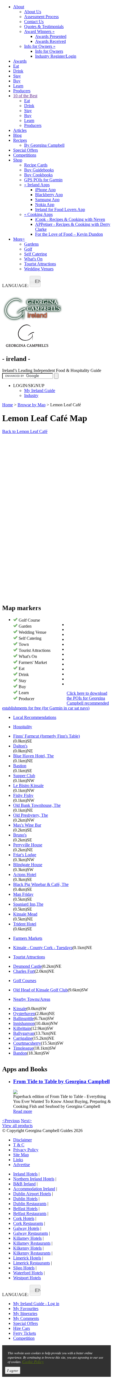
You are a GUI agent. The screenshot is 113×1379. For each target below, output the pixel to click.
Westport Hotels (27, 1277)
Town (24, 644)
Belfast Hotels (25, 1208)
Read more (22, 1111)
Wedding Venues (38, 268)
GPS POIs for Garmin (43, 179)
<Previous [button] (11, 1120)
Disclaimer (22, 1140)
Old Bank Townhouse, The (37, 805)
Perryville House (27, 845)
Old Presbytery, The (30, 815)
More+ (19, 239)
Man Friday (23, 894)
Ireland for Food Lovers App (60, 209)
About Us (32, 11)
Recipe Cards (35, 165)
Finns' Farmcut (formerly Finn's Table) (46, 736)
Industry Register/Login (55, 56)
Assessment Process (41, 16)
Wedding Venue (32, 632)
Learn (18, 86)
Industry (31, 395)
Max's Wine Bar (27, 825)
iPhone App (45, 189)
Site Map (21, 1154)
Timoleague (23, 1048)
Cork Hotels (23, 1218)
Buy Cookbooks (38, 175)
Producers (21, 90)
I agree (12, 1370)
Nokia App (44, 204)
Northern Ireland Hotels (33, 1179)
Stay (17, 76)
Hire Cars (21, 1328)
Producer (26, 698)
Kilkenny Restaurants (31, 1253)
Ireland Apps (37, 184)
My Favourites (25, 1308)
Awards (20, 61)
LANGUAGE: (15, 285)
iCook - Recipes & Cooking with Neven (70, 219)
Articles (20, 130)
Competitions (24, 155)
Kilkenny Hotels (27, 1248)
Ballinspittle (23, 1018)
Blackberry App (49, 194)
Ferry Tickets (24, 1333)
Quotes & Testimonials (44, 26)
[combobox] (35, 281)
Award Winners (39, 31)
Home (7, 404)
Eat (16, 66)
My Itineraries (25, 1313)
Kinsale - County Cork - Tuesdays (42, 947)
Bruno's (20, 835)
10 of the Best (25, 95)
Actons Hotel (24, 874)
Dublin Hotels (25, 1198)
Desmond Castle (27, 966)
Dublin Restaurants (29, 1203)
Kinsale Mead (25, 914)
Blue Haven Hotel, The (33, 756)
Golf (28, 249)
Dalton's (20, 746)
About (18, 6)
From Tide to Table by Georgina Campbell (61, 1081)
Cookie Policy (33, 1361)
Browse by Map (32, 404)
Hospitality (22, 726)
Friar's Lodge (24, 854)
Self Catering (35, 254)
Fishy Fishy (23, 795)
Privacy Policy (25, 1149)
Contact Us (34, 21)
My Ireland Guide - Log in (36, 1303)
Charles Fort (24, 971)
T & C (18, 1144)
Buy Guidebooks (39, 170)
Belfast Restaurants (29, 1213)
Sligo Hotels (24, 1268)
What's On (33, 259)
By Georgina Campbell (44, 145)
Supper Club (24, 775)
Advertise (21, 1164)
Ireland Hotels (25, 1174)
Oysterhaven (24, 1013)
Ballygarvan (23, 1033)
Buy (17, 81)
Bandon (20, 1053)
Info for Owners (39, 46)
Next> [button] (26, 1120)
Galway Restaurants (30, 1233)
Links (18, 1159)
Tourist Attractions (40, 264)
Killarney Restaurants (31, 1243)
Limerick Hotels (27, 1258)
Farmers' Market (33, 662)
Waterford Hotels (28, 1272)
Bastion (19, 765)
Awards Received (50, 41)
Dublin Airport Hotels (32, 1193)
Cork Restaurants (28, 1223)
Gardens (31, 244)
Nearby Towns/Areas (31, 999)
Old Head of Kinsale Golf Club (40, 990)
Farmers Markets (27, 938)
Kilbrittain (22, 1028)
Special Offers (25, 150)
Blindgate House (27, 864)
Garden (25, 626)
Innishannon (24, 1023)
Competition (24, 1338)
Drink (18, 71)
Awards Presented (50, 36)
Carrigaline (22, 1038)
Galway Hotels (26, 1228)
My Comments (26, 1318)
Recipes (20, 140)
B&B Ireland (24, 1183)
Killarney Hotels (27, 1238)
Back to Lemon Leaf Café (24, 431)
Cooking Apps (38, 214)
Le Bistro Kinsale (28, 785)
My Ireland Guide (39, 390)
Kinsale (19, 1008)
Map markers (21, 607)
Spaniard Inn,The (28, 904)
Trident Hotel (24, 924)
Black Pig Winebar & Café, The (41, 884)
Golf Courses (24, 980)
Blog (17, 135)
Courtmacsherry (27, 1043)
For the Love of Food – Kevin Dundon (69, 234)
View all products (17, 1125)
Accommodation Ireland (34, 1188)
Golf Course (29, 620)
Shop (17, 160)
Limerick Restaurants (31, 1263)
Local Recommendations (34, 717)
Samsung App (47, 199)
